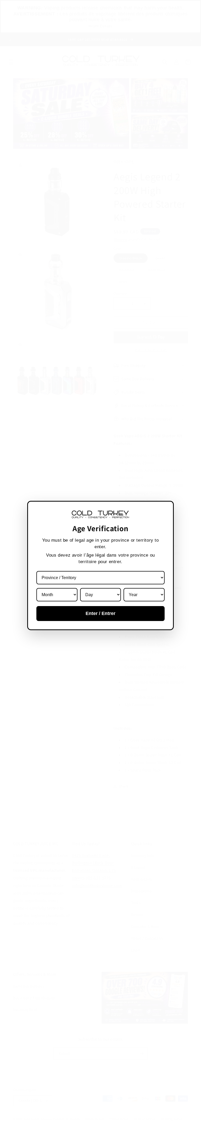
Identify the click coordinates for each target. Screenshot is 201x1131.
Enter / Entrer (100, 613)
